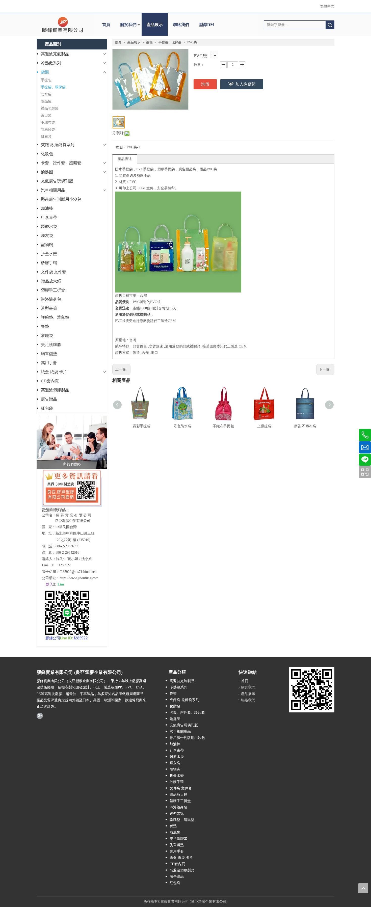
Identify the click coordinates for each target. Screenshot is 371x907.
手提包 (46, 80)
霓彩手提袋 (141, 426)
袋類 (45, 72)
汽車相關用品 (53, 190)
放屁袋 (47, 335)
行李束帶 (49, 217)
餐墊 (45, 326)
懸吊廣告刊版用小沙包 (61, 199)
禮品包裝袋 (50, 108)
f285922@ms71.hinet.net (78, 572)
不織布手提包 (223, 426)
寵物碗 (47, 245)
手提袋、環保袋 (53, 87)
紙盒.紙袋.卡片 (54, 372)
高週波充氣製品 (55, 54)
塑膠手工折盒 (53, 290)
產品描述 (125, 159)
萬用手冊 (49, 363)
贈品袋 (46, 101)
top (363, 888)
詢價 (205, 84)
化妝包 (47, 154)
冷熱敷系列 (51, 63)
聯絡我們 (181, 24)
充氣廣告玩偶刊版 (57, 181)
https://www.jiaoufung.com (79, 578)
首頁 (106, 24)
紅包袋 (47, 408)
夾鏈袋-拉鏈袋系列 (57, 145)
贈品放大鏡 (51, 281)
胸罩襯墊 (49, 354)
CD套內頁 (50, 381)
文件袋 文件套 (53, 272)
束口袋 (46, 115)
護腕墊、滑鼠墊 (55, 317)
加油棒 (47, 208)
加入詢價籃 (245, 84)
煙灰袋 (47, 235)
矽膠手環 (49, 263)
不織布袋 (48, 122)
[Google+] (40, 715)
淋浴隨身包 (51, 299)
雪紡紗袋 (48, 129)
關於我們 (128, 24)
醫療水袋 (49, 226)
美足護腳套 (51, 344)
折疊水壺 (49, 254)
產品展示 (155, 24)
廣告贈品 (49, 399)
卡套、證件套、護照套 (61, 163)
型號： (121, 147)
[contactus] (72, 442)
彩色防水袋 (182, 426)
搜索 (330, 25)
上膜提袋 (264, 426)
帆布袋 (46, 137)
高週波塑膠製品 (55, 390)
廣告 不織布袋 (305, 426)
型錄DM (206, 24)
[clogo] (62, 25)
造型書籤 (49, 308)
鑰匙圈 (47, 172)
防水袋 (46, 94)
